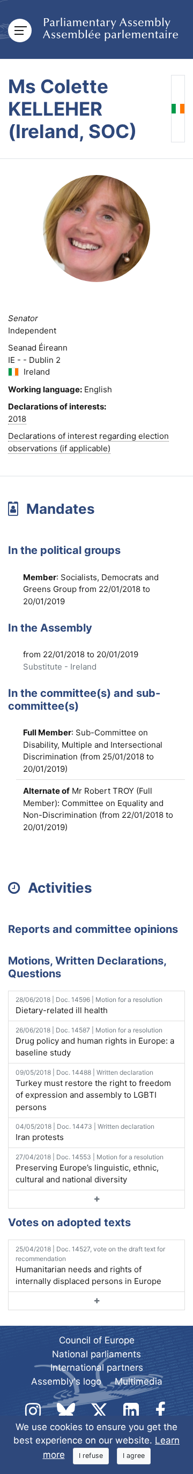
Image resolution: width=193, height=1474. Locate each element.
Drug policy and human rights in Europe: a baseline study (95, 1042)
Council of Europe (97, 1340)
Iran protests (85, 1132)
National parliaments (96, 1354)
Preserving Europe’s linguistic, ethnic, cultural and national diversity (90, 1169)
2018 (17, 419)
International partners (96, 1367)
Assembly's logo (66, 1381)
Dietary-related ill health (89, 1005)
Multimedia (138, 1381)
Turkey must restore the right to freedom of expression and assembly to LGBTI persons (93, 1090)
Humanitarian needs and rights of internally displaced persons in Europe (90, 1266)
